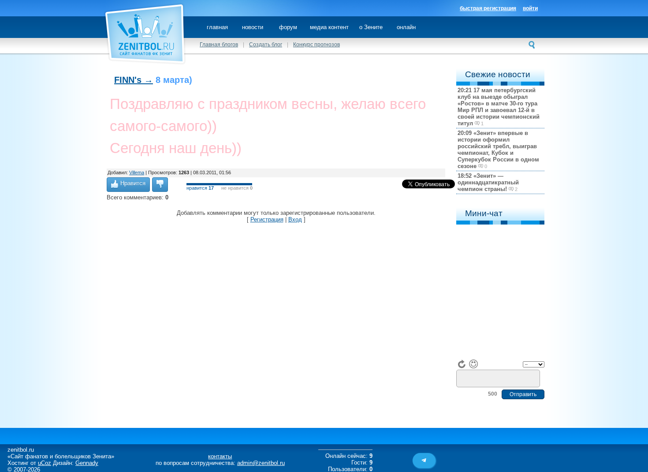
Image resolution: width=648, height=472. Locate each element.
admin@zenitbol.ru (261, 463)
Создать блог (265, 44)
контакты (220, 456)
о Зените (371, 27)
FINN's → (133, 80)
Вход (295, 219)
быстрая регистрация (488, 8)
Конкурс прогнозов (316, 44)
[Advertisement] (267, 242)
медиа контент (329, 27)
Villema (136, 172)
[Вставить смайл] (473, 364)
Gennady (86, 463)
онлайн (406, 27)
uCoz (44, 463)
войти (530, 8)
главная (217, 27)
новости (252, 27)
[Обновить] (462, 364)
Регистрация (266, 219)
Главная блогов (219, 44)
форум (288, 27)
